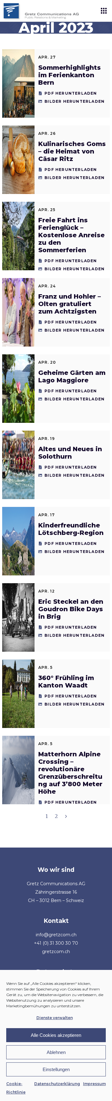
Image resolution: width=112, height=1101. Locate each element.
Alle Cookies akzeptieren (56, 1035)
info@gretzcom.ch (56, 935)
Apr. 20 (47, 362)
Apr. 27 (47, 57)
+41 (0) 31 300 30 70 (56, 943)
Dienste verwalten (54, 1017)
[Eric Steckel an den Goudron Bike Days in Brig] (18, 617)
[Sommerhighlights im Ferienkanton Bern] (18, 83)
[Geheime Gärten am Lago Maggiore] (18, 388)
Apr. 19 (46, 438)
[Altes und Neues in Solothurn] (18, 465)
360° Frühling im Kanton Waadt (66, 681)
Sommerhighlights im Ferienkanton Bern (69, 75)
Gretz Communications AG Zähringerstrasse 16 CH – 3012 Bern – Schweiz (56, 892)
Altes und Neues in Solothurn (70, 452)
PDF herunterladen (70, 93)
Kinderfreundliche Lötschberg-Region (71, 529)
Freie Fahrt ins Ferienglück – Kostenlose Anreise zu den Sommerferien (71, 235)
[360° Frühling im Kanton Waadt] (18, 693)
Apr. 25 (46, 209)
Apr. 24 (47, 286)
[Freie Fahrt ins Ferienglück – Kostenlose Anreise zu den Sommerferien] (18, 236)
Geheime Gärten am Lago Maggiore (71, 376)
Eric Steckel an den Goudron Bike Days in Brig (70, 609)
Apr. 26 (47, 133)
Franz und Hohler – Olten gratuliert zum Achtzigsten (69, 304)
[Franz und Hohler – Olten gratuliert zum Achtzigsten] (18, 312)
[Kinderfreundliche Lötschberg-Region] (18, 541)
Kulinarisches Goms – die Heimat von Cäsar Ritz (72, 151)
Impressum (94, 1083)
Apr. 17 (46, 515)
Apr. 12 (46, 591)
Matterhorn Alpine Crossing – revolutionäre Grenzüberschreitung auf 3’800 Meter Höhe (70, 772)
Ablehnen (56, 1052)
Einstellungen (56, 1069)
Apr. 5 (45, 667)
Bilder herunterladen (74, 101)
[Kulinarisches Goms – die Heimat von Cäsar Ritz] (18, 159)
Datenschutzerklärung (57, 1083)
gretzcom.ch (56, 951)
